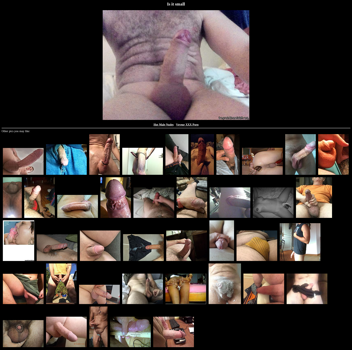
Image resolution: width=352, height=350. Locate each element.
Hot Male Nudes (164, 124)
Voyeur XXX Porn (187, 124)
